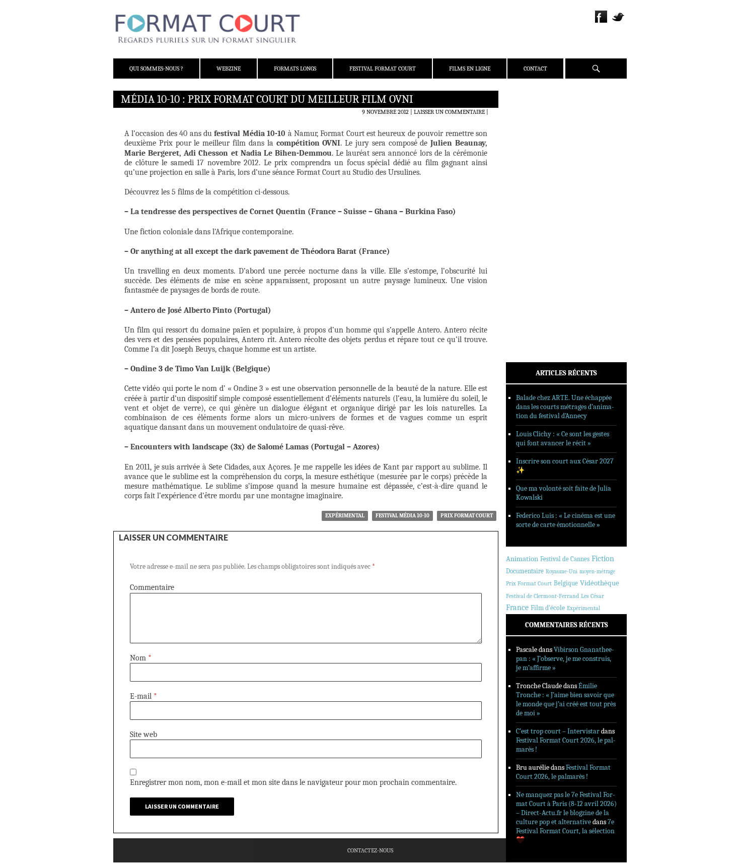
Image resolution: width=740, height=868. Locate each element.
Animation (522, 558)
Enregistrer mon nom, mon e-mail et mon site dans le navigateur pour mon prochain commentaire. (293, 782)
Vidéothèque (599, 583)
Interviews (536, 232)
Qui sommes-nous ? (156, 68)
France (517, 607)
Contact (535, 68)
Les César (592, 595)
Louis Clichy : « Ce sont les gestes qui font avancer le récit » (562, 438)
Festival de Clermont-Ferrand (542, 595)
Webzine (228, 68)
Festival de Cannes (564, 559)
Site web (143, 734)
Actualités (536, 192)
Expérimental (344, 515)
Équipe (529, 135)
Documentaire (525, 571)
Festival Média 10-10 (402, 515)
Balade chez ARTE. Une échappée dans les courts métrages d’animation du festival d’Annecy (565, 406)
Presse (529, 148)
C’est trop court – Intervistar (558, 731)
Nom (141, 657)
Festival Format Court (382, 68)
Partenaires (537, 161)
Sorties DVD (537, 258)
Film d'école (548, 608)
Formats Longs (295, 68)
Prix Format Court (466, 515)
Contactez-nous (370, 850)
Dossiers (532, 219)
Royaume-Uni (561, 571)
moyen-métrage (597, 571)
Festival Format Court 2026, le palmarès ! (563, 772)
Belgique (566, 583)
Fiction (602, 558)
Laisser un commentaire (449, 111)
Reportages (536, 245)
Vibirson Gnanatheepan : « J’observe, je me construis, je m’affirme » (565, 658)
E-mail (143, 696)
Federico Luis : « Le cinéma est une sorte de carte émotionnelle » (565, 520)
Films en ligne (469, 68)
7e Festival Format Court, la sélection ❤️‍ (565, 831)
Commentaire (152, 587)
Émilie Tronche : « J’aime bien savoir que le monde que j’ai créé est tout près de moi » (566, 699)
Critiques (533, 206)
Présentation (539, 122)
